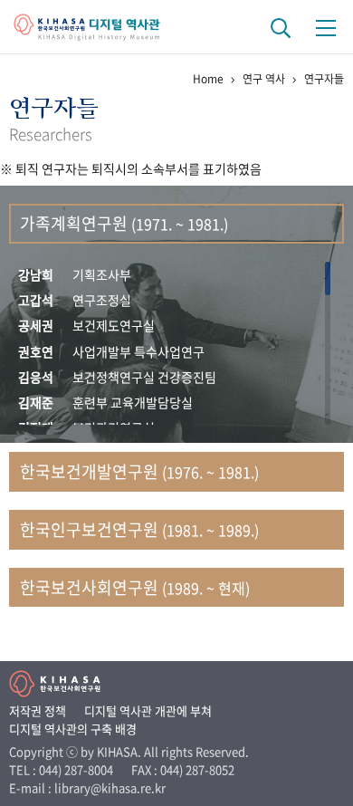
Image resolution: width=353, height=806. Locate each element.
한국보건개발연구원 (139, 471)
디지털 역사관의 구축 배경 (73, 728)
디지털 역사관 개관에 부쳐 (148, 710)
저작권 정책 (37, 710)
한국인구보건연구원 (139, 529)
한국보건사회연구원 (135, 587)
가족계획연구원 (124, 223)
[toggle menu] (325, 27)
